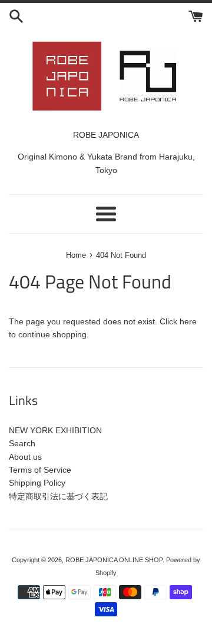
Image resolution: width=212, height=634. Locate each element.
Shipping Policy (37, 482)
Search (22, 443)
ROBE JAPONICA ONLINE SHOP (114, 559)
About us (25, 457)
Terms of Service (40, 469)
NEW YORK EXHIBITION (55, 430)
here (188, 321)
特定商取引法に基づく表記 (58, 496)
